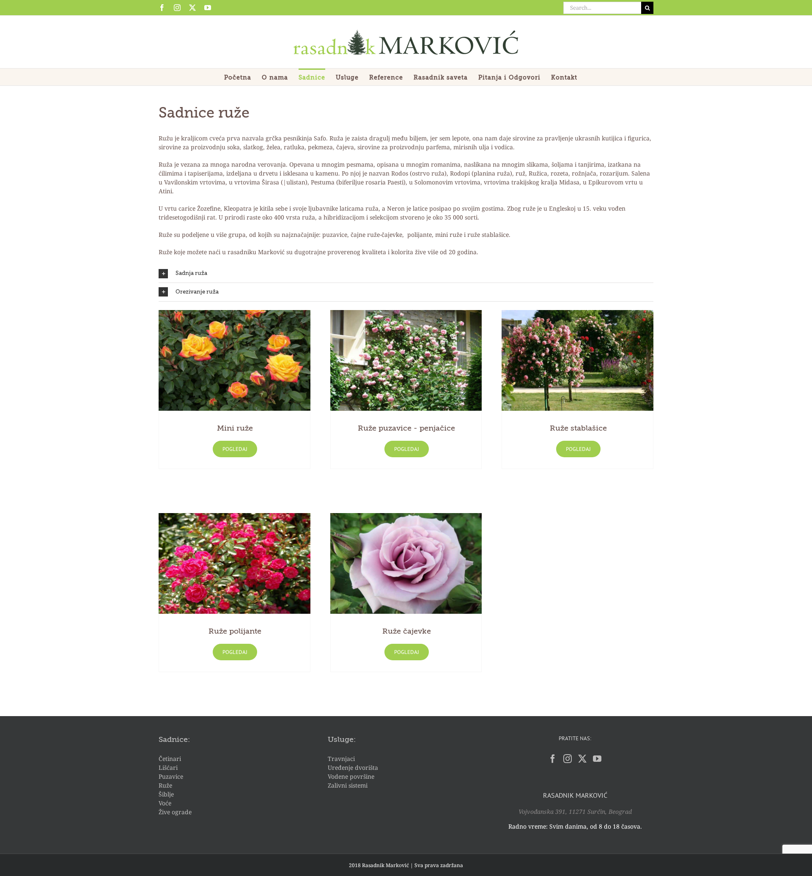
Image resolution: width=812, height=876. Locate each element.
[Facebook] (553, 759)
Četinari (170, 759)
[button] (406, 274)
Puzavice (171, 776)
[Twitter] (582, 759)
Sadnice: (174, 740)
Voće (165, 803)
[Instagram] (567, 759)
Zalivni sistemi (348, 785)
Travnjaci (341, 759)
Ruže (165, 785)
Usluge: (342, 740)
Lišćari (168, 767)
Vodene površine (351, 776)
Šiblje (166, 794)
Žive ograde (175, 812)
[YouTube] (597, 759)
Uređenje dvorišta (353, 767)
